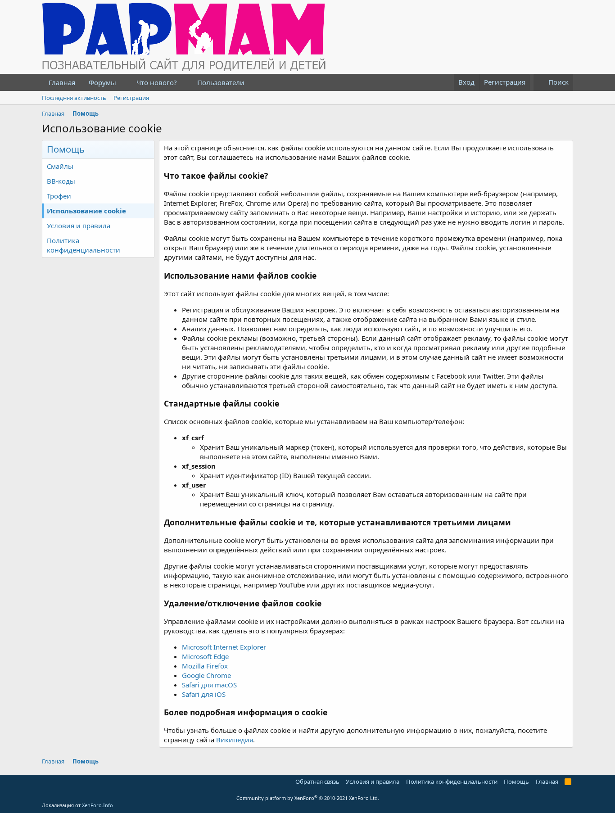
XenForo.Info (97, 805)
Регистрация (131, 98)
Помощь (516, 781)
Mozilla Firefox (205, 665)
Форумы (102, 82)
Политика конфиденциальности (83, 245)
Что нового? (156, 82)
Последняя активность (74, 98)
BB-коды (61, 180)
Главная (62, 82)
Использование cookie (86, 210)
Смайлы (60, 166)
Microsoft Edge (205, 656)
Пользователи (220, 82)
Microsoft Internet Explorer (224, 646)
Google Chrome (206, 675)
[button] (123, 82)
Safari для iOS (204, 694)
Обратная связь (317, 781)
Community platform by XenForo (307, 798)
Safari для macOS (209, 684)
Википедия (234, 739)
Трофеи (59, 195)
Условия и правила (78, 225)
